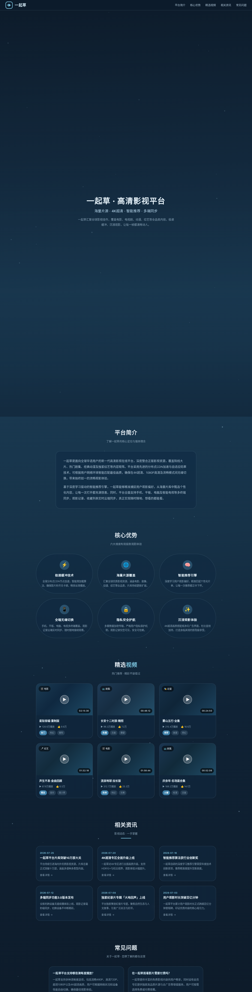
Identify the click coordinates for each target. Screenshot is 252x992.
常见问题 (241, 5)
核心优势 (195, 5)
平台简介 (180, 5)
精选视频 (210, 5)
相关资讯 (226, 5)
